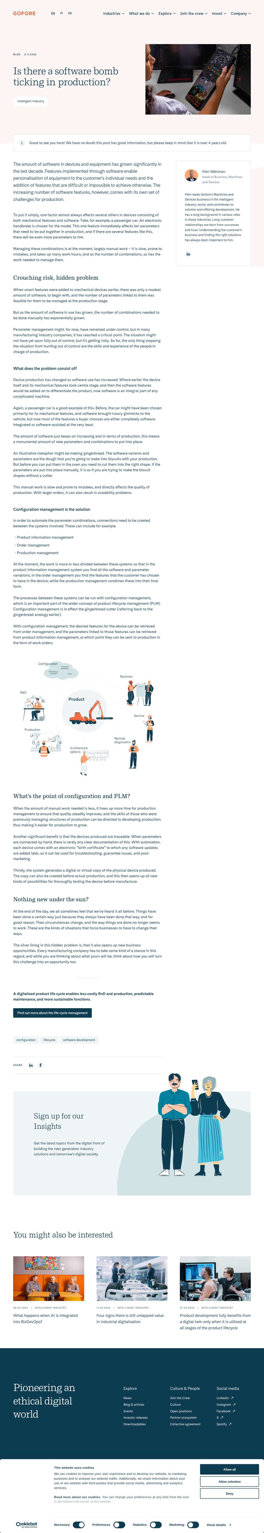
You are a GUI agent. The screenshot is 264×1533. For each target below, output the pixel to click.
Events (128, 1411)
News (128, 1398)
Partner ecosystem (183, 1417)
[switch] (119, 1524)
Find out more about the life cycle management (52, 1013)
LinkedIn (223, 1398)
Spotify (222, 1424)
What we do (139, 13)
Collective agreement (185, 1424)
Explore (165, 13)
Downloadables (135, 1424)
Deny (229, 1493)
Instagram (224, 1404)
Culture (175, 1404)
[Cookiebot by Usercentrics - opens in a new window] (27, 1525)
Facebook (224, 1411)
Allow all (229, 1469)
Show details (216, 1525)
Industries (111, 13)
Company (239, 13)
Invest (217, 13)
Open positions (181, 1411)
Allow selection (230, 1481)
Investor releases (136, 1417)
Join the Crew (180, 1398)
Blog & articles (134, 1404)
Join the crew (191, 13)
